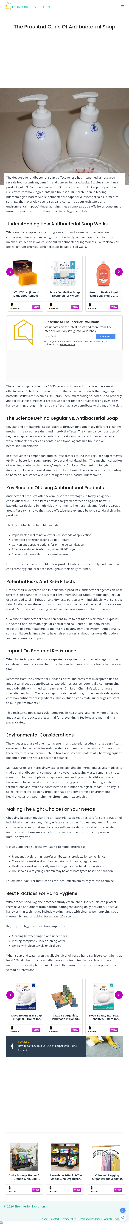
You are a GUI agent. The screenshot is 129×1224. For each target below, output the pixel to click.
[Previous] (10, 272)
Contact (55, 1218)
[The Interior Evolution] (27, 6)
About (45, 1218)
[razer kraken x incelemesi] (64, 1222)
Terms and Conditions (90, 1218)
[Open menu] (122, 6)
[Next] (119, 272)
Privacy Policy (69, 1218)
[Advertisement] (64, 64)
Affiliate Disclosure (114, 1218)
